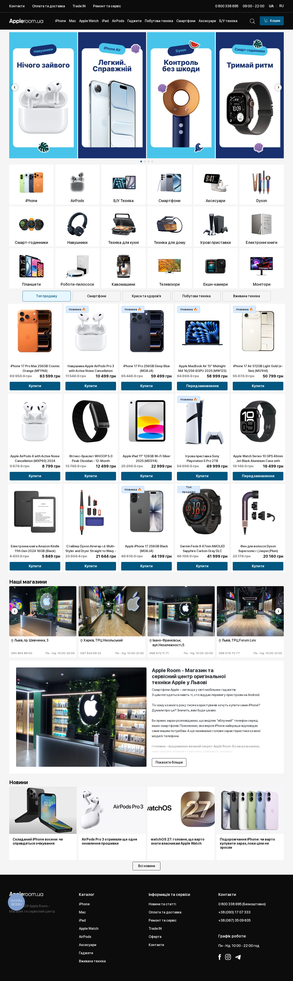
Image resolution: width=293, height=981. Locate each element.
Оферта (155, 937)
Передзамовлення (202, 386)
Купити (35, 386)
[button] (141, 161)
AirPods (85, 937)
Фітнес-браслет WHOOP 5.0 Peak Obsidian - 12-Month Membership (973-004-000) (91, 461)
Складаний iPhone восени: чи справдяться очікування (38, 841)
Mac (82, 912)
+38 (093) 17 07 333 (234, 912)
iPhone (84, 904)
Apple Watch (88, 929)
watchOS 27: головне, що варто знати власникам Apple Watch (177, 841)
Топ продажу (46, 296)
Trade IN (79, 6)
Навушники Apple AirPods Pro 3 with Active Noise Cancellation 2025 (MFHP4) (91, 370)
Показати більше (169, 762)
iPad (82, 920)
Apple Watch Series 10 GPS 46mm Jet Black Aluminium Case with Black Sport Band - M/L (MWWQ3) (258, 461)
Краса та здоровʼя (146, 296)
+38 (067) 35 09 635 (234, 920)
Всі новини (146, 866)
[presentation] (14, 87)
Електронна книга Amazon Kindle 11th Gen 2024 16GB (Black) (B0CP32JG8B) (35, 551)
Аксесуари (87, 945)
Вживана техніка (246, 296)
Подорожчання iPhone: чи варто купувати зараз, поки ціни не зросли (247, 843)
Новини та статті (162, 904)
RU (281, 6)
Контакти (17, 6)
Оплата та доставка (48, 6)
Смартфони (96, 296)
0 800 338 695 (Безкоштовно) (242, 904)
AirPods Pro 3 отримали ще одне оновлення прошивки (109, 841)
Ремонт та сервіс (107, 6)
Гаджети (86, 953)
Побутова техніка (196, 296)
